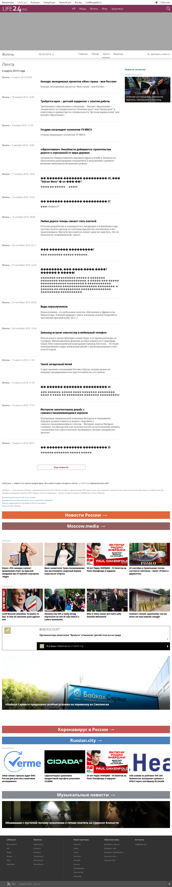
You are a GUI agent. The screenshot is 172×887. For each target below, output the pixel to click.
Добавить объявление (113, 852)
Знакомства (78, 872)
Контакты (139, 839)
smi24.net (85, 483)
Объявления (78, 868)
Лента (8, 64)
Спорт (75, 852)
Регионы (77, 856)
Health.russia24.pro (134, 74)
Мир (104, 8)
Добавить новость (112, 844)
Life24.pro (22, 2)
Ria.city (78, 2)
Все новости (12, 844)
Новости (76, 844)
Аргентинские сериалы (11, 506)
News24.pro (8, 2)
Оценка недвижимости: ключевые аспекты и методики (24, 503)
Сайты (76, 848)
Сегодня (76, 860)
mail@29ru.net (141, 844)
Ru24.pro (35, 2)
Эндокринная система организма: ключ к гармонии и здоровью (27, 500)
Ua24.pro (37, 852)
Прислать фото (110, 856)
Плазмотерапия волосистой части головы (18, 497)
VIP (73, 8)
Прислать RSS (109, 860)
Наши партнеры (81, 839)
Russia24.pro (8, 748)
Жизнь (94, 8)
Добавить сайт (110, 848)
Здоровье (117, 8)
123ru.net (165, 2)
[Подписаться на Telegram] (156, 2)
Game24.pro (65, 2)
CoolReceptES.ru (93, 2)
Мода (82, 8)
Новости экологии (135, 69)
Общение (77, 876)
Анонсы (76, 864)
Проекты (37, 839)
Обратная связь (111, 839)
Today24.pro (49, 2)
